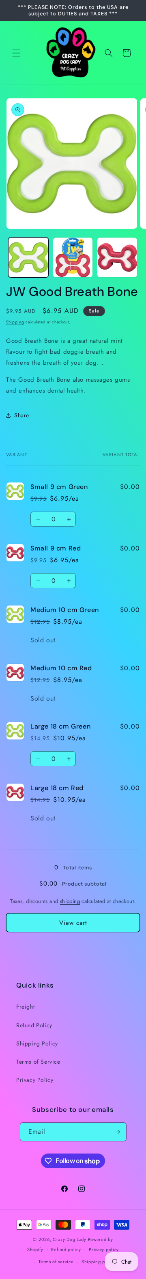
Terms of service (56, 1261)
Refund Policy (34, 1025)
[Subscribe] (117, 1131)
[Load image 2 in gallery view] (73, 257)
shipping (70, 901)
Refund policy (66, 1249)
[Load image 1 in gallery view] (28, 257)
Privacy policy (104, 1249)
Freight (25, 1007)
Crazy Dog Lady (70, 1239)
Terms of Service (38, 1062)
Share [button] (21, 415)
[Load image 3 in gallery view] (117, 257)
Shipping (15, 322)
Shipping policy (99, 1261)
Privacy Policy (34, 1080)
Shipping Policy (37, 1043)
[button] (16, 53)
